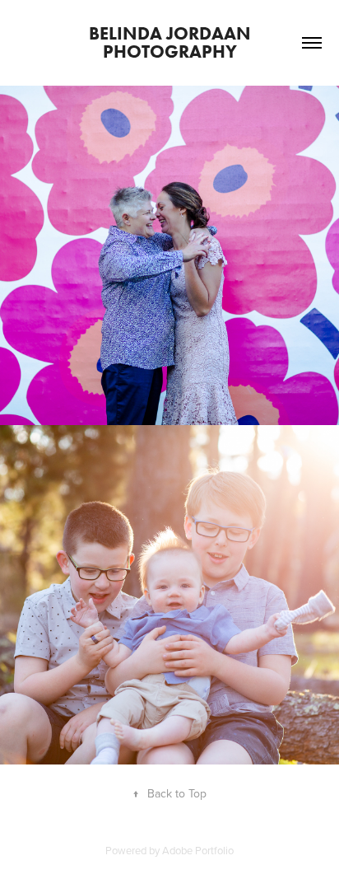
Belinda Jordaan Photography (172, 42)
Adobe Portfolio (198, 850)
